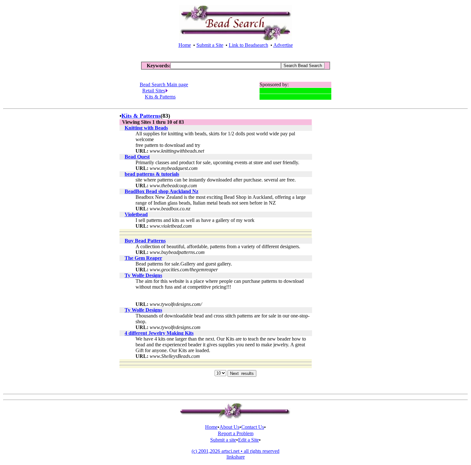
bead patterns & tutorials (152, 174)
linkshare (236, 457)
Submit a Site (209, 45)
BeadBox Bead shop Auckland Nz (161, 191)
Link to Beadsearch (248, 45)
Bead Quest (137, 156)
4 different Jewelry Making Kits (159, 333)
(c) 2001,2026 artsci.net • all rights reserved (235, 451)
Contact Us (252, 427)
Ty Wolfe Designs (143, 275)
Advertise (283, 45)
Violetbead (136, 214)
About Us (229, 427)
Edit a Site (248, 440)
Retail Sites (153, 90)
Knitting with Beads (146, 128)
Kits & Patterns (160, 96)
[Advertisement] (332, 209)
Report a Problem (235, 433)
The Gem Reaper (143, 258)
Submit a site (223, 440)
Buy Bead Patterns (145, 240)
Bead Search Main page (164, 84)
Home (184, 45)
